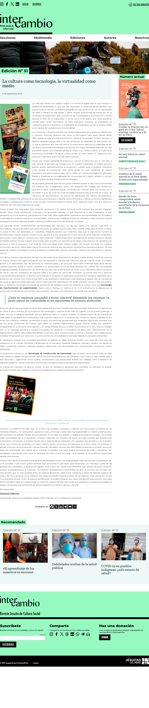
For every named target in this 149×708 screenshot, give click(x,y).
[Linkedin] (61, 507)
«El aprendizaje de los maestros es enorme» (18, 570)
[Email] (70, 507)
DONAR (105, 637)
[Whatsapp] (75, 507)
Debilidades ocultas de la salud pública (74, 566)
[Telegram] (65, 507)
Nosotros (142, 38)
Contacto (36, 663)
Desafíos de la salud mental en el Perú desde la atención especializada (133, 176)
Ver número (127, 140)
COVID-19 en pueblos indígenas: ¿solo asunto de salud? (120, 569)
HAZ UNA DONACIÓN (141, 4)
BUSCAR (25, 4)
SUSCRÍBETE (36, 4)
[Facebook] (52, 507)
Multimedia (43, 38)
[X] (56, 507)
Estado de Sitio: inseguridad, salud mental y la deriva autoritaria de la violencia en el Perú (134, 202)
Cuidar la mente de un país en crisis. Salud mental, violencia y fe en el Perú (133, 131)
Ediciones (77, 38)
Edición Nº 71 (127, 124)
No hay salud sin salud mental (132, 156)
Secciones (8, 38)
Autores (110, 38)
